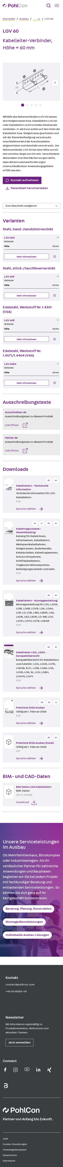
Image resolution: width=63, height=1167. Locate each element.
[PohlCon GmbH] (5, 1069)
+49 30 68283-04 (16, 991)
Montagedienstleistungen (24, 921)
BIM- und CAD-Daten (17, 212)
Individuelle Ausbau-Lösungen (27, 935)
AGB (5, 1139)
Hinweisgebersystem (14, 1150)
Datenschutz (10, 1155)
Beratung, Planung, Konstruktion (29, 908)
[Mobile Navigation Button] (57, 5)
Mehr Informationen (26, 257)
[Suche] (48, 6)
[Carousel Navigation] (31, 82)
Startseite (9, 19)
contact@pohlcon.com (20, 984)
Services (10, 212)
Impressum (9, 1161)
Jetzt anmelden (19, 1042)
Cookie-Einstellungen (15, 1144)
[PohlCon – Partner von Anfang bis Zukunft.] (15, 6)
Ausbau (24, 19)
